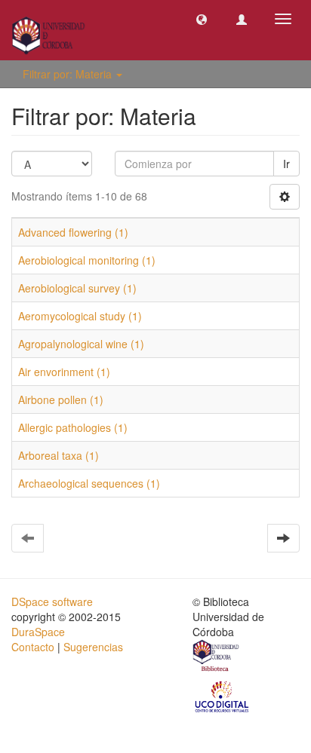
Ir (286, 163)
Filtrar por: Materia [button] (69, 73)
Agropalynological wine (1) (81, 343)
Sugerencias (93, 646)
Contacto (32, 646)
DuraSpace (38, 631)
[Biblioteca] (216, 657)
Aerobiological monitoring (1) (87, 260)
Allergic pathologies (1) (73, 427)
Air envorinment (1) (64, 371)
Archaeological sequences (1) (89, 483)
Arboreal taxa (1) (58, 455)
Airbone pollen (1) (60, 399)
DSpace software (52, 601)
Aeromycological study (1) (80, 315)
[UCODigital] (222, 695)
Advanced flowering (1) (73, 232)
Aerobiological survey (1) (77, 287)
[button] (201, 19)
